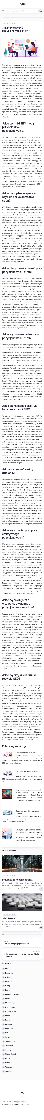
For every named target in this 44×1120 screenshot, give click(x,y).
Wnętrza (8, 1067)
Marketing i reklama (9, 23)
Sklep (7, 1033)
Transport (9, 1045)
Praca (7, 1016)
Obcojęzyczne (10, 1011)
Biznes (7, 969)
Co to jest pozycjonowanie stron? (28, 830)
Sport (7, 1037)
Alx (29, 1104)
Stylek (22, 4)
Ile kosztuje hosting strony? (17, 879)
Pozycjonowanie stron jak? (26, 753)
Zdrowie (8, 1071)
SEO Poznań (9, 918)
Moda (7, 999)
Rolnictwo (9, 1028)
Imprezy (8, 990)
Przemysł (8, 1024)
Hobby (7, 986)
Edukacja (8, 981)
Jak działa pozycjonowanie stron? (28, 771)
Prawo (7, 1020)
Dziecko (8, 977)
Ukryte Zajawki (11, 1054)
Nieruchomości (11, 1007)
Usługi (7, 1063)
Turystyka (9, 1050)
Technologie (10, 1041)
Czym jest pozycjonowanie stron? (28, 790)
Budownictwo (10, 973)
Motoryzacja (10, 1003)
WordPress (15, 1104)
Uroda (7, 1058)
